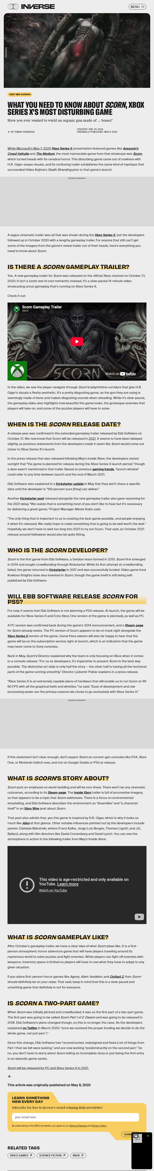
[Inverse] (38, 6)
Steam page (134, 625)
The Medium (45, 154)
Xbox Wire (31, 809)
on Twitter (30, 1028)
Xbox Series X (62, 149)
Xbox (76, 1155)
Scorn (137, 154)
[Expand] (136, 1135)
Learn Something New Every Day (30, 1099)
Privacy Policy (99, 1125)
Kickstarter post (32, 498)
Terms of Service (78, 1125)
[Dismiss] (148, 1135)
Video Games (19, 1155)
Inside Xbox (82, 793)
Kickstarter (57, 570)
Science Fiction (50, 1155)
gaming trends (103, 469)
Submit (129, 1134)
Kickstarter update (70, 484)
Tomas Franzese (24, 131)
